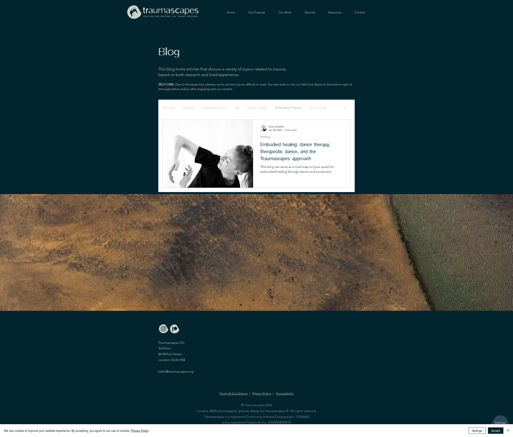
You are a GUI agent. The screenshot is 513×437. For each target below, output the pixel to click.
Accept (495, 431)
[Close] (508, 430)
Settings (477, 431)
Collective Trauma (214, 107)
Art (237, 107)
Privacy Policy (261, 393)
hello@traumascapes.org (176, 371)
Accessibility (285, 393)
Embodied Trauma (288, 107)
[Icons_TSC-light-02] (174, 329)
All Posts (168, 107)
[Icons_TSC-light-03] (163, 329)
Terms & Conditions (233, 393)
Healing (188, 107)
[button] (345, 108)
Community (318, 107)
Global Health (257, 107)
